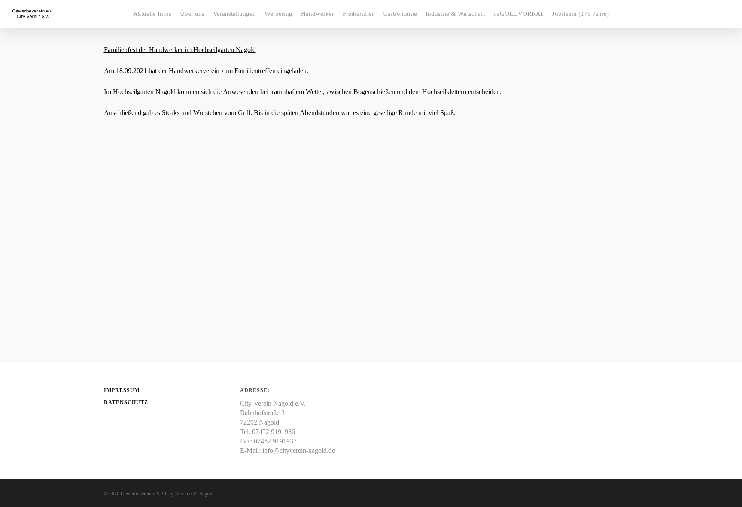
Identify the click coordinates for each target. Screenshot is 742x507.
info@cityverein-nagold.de (298, 450)
